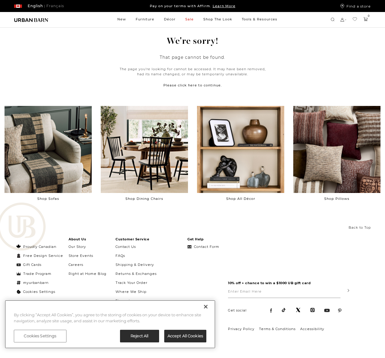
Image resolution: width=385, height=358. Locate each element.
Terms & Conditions (277, 329)
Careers (76, 265)
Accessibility (312, 329)
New (121, 19)
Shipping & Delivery (135, 265)
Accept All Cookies (185, 335)
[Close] (205, 306)
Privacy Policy (241, 329)
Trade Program (37, 274)
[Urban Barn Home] (31, 19)
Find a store (358, 6)
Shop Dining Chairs (144, 199)
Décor (170, 19)
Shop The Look (217, 19)
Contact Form (206, 247)
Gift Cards (32, 265)
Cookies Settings (39, 292)
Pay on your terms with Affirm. (193, 6)
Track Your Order (131, 283)
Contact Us (126, 247)
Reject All (139, 335)
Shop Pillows (337, 199)
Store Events (81, 256)
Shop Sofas (48, 199)
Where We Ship (131, 292)
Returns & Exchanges (136, 274)
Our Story (77, 247)
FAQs (120, 256)
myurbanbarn (36, 283)
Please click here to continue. (192, 85)
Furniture (145, 19)
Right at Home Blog (87, 274)
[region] (110, 324)
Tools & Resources (259, 19)
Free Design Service (40, 256)
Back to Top (360, 227)
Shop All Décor (240, 199)
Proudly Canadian (40, 247)
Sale (189, 19)
